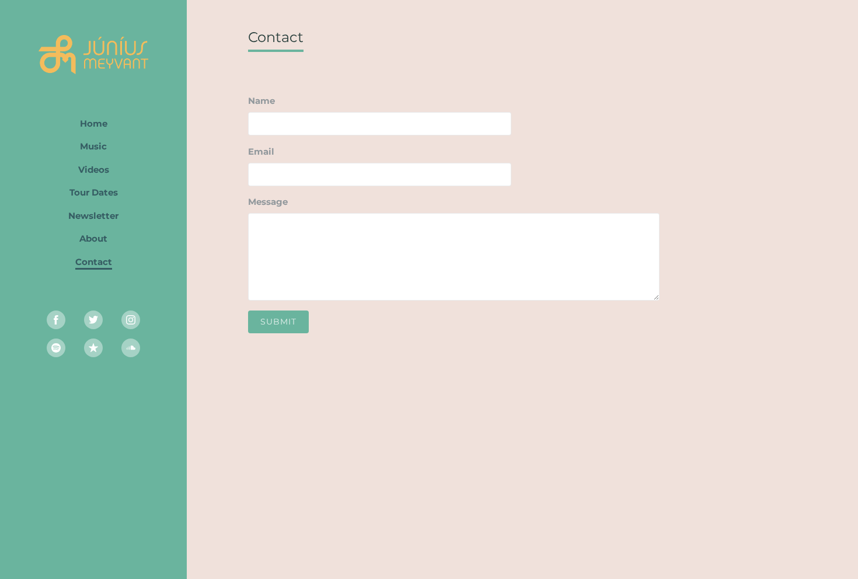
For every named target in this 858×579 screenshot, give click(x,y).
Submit (278, 321)
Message (268, 201)
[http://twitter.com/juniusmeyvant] (93, 320)
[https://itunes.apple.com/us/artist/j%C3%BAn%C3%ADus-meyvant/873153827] (93, 348)
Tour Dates (93, 192)
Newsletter (93, 215)
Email (261, 151)
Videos (93, 169)
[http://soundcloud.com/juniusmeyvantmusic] (130, 348)
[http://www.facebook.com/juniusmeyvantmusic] (56, 320)
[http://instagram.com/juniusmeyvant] (130, 320)
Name (261, 100)
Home (93, 123)
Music (93, 146)
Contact (93, 261)
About (93, 238)
